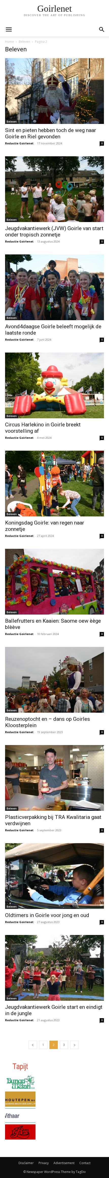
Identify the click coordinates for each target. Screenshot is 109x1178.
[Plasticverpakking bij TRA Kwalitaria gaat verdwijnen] (54, 778)
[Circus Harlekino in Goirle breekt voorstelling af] (54, 385)
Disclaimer (26, 1163)
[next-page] (74, 1045)
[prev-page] (32, 1045)
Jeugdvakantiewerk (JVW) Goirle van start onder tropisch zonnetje (54, 231)
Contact (84, 1163)
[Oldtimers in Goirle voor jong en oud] (54, 876)
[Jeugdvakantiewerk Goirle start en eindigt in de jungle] (54, 968)
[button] (102, 29)
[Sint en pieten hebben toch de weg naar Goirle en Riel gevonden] (54, 91)
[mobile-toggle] (9, 29)
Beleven (24, 41)
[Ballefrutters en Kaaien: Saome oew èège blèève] (54, 582)
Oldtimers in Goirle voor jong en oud (47, 915)
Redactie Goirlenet (19, 143)
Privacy (44, 1163)
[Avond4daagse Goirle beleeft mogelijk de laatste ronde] (54, 287)
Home (9, 41)
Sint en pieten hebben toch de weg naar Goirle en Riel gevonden (50, 133)
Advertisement (64, 1163)
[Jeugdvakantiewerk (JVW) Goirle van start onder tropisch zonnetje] (54, 189)
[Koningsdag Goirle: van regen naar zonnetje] (54, 483)
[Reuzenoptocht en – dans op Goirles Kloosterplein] (54, 680)
